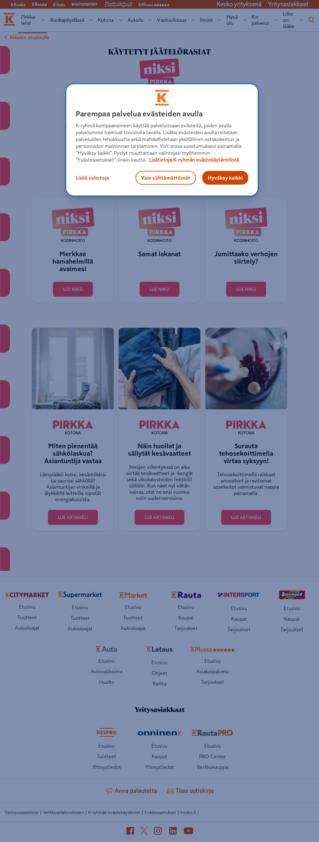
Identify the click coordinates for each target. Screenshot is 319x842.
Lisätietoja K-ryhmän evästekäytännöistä (193, 159)
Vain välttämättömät (165, 177)
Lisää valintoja (92, 177)
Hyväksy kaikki (225, 177)
